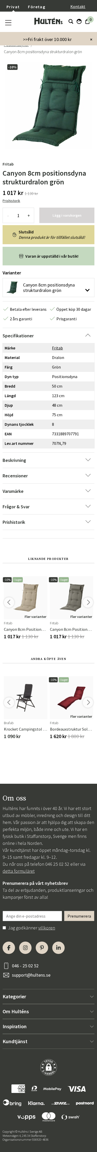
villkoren (46, 928)
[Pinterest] (42, 948)
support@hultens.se (31, 975)
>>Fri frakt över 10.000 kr (47, 39)
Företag (36, 6)
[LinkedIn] (58, 948)
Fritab (8, 164)
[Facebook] (9, 948)
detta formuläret (19, 871)
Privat (13, 6)
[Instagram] (25, 948)
